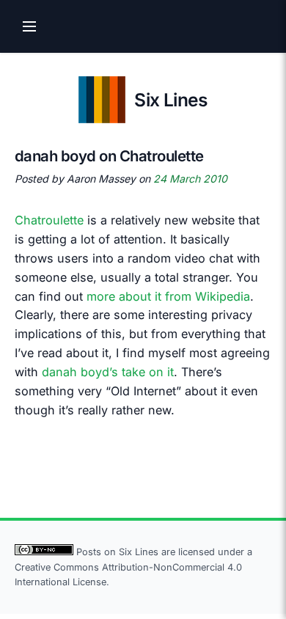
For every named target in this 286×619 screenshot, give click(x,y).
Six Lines (170, 100)
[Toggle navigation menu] (29, 26)
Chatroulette (49, 220)
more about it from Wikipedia (168, 296)
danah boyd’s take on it (108, 372)
